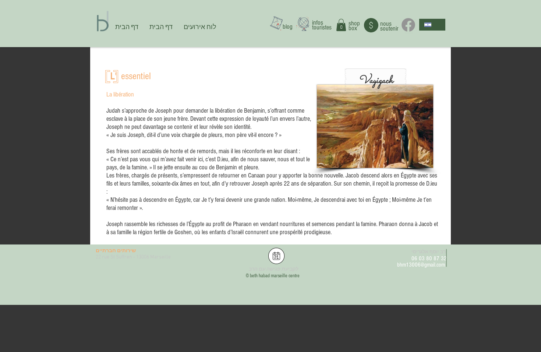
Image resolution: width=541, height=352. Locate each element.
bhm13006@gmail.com (421, 264)
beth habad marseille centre (275, 276)
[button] (341, 25)
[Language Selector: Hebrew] (432, 25)
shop (354, 23)
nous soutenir (389, 26)
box (353, 28)
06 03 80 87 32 (429, 258)
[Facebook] (408, 25)
